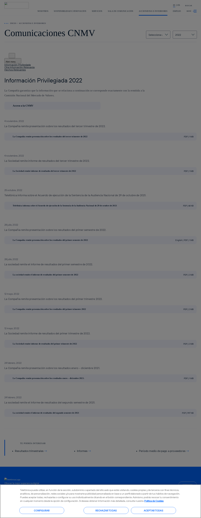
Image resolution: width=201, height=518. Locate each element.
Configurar (42, 510)
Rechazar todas (106, 510)
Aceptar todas (153, 510)
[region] (100, 501)
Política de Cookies (154, 500)
